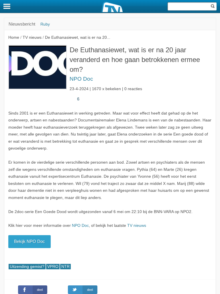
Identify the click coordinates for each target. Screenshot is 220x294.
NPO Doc (81, 79)
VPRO (52, 266)
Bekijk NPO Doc (29, 241)
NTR (65, 266)
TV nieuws (136, 225)
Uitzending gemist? (27, 266)
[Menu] (7, 6)
